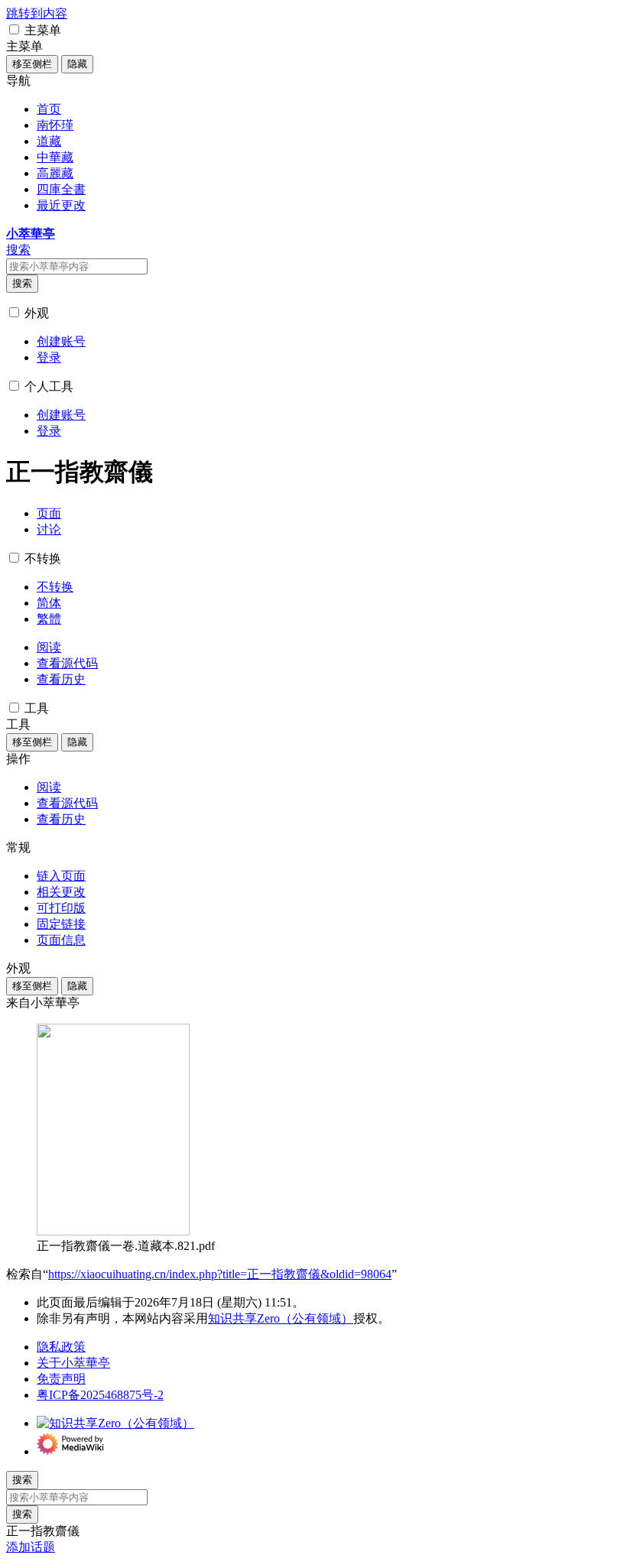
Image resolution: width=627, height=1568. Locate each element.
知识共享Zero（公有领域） (280, 1318)
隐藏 (77, 64)
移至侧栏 (32, 64)
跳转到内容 (36, 13)
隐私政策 (61, 1346)
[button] (14, 29)
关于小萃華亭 (73, 1362)
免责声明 (61, 1378)
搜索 (22, 283)
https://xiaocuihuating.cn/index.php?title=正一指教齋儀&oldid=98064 (219, 1274)
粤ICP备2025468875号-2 (100, 1394)
